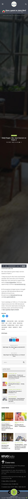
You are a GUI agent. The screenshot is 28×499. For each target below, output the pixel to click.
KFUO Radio (8, 142)
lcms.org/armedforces (9, 297)
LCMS (6, 323)
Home (4, 15)
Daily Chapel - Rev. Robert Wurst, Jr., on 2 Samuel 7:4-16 (14, 355)
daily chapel (21, 321)
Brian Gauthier (10, 321)
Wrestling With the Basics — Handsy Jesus (20, 425)
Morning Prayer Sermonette (15, 389)
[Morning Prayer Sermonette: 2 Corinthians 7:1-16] (5, 391)
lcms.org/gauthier (11, 282)
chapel (16, 321)
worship (3, 329)
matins (14, 323)
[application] (14, 266)
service (20, 327)
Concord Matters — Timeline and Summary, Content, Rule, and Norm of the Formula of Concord (16, 376)
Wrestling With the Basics (14, 382)
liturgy (10, 323)
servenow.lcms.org (20, 284)
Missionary (4, 325)
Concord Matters (12, 373)
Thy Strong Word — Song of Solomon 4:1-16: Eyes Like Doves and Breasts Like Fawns (16, 400)
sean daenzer (4, 327)
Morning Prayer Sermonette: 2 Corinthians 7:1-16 (15, 391)
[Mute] (20, 266)
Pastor (17, 325)
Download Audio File (7, 268)
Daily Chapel (14, 135)
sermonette (15, 327)
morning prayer (10, 325)
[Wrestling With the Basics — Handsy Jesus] (5, 384)
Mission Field (19, 323)
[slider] (24, 266)
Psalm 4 (21, 325)
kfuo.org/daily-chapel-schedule (11, 309)
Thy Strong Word (12, 396)
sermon (10, 327)
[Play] (3, 266)
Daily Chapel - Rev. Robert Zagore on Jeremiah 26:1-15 (14, 347)
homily (3, 323)
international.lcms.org (16, 295)
